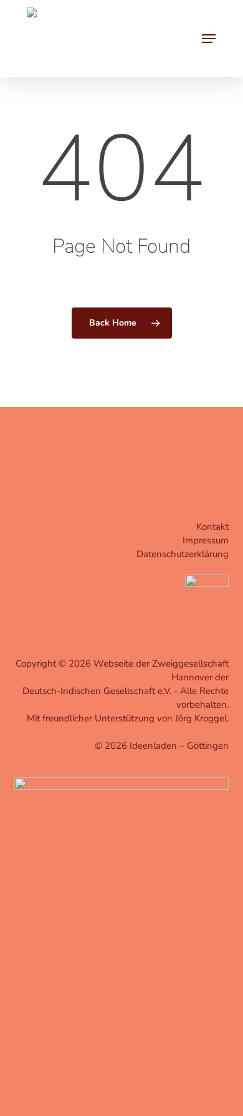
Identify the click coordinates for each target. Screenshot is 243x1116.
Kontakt (212, 526)
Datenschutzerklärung (182, 554)
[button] (209, 38)
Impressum (206, 540)
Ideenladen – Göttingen (179, 745)
